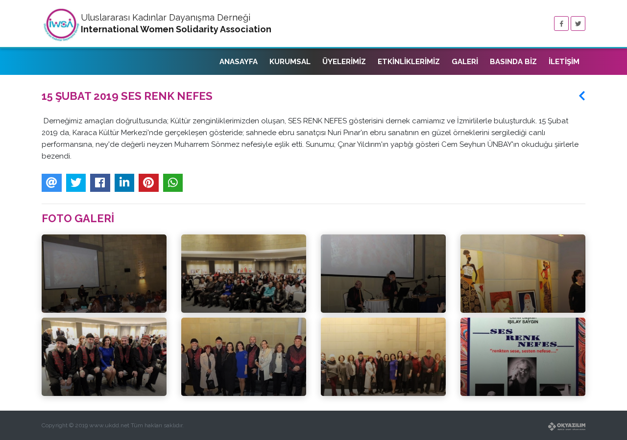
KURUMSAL (290, 61)
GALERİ (465, 61)
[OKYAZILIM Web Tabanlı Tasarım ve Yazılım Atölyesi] (453, 421)
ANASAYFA (238, 61)
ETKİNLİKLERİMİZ (409, 61)
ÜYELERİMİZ (344, 61)
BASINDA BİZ (513, 61)
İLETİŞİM (564, 61)
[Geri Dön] (582, 96)
